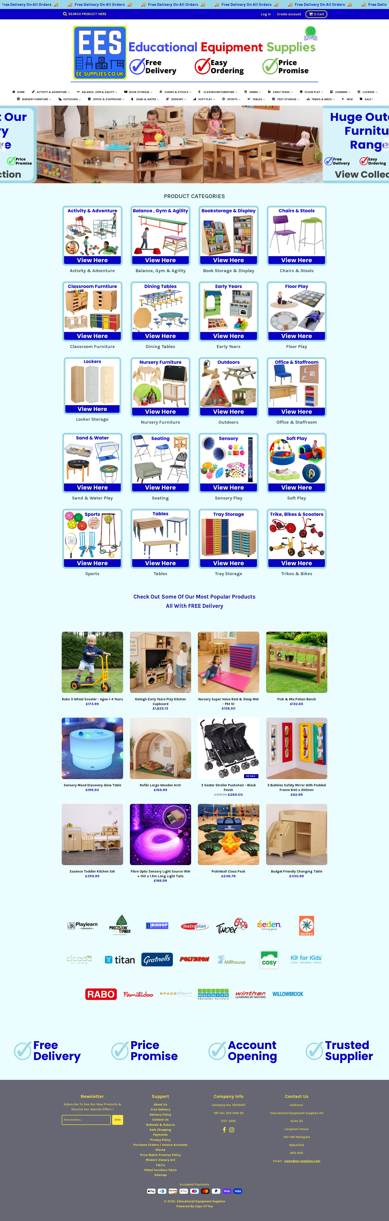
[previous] (2, 144)
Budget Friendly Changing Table (296, 871)
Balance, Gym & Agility (160, 270)
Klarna (160, 1150)
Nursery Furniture (160, 422)
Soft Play (296, 498)
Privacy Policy (160, 1140)
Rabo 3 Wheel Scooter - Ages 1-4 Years (92, 699)
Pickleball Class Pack (228, 871)
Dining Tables (160, 346)
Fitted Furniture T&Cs (160, 1170)
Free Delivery (160, 1109)
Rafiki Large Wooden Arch (160, 785)
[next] (386, 144)
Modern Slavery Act (160, 1160)
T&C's (160, 1165)
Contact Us (160, 1120)
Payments (160, 1135)
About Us (160, 1104)
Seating (160, 498)
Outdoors (228, 422)
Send (117, 1119)
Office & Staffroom (296, 422)
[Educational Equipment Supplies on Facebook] (224, 1130)
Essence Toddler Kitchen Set (92, 871)
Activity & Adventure (92, 270)
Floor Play (296, 346)
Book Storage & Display (228, 270)
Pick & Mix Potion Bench (296, 699)
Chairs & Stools (297, 270)
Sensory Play (228, 498)
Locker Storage (92, 419)
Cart (319, 14)
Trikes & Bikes (296, 573)
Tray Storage (228, 573)
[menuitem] (18, 92)
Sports (92, 573)
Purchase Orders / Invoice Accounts (160, 1145)
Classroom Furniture (92, 346)
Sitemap (160, 1175)
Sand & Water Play (92, 498)
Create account (289, 14)
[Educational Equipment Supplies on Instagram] (231, 1130)
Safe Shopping (160, 1130)
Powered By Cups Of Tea (194, 1206)
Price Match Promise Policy (160, 1155)
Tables (160, 573)
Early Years (228, 346)
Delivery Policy (160, 1115)
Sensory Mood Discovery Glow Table (92, 785)
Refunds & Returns (160, 1125)
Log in (266, 14)
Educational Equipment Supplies (201, 1201)
